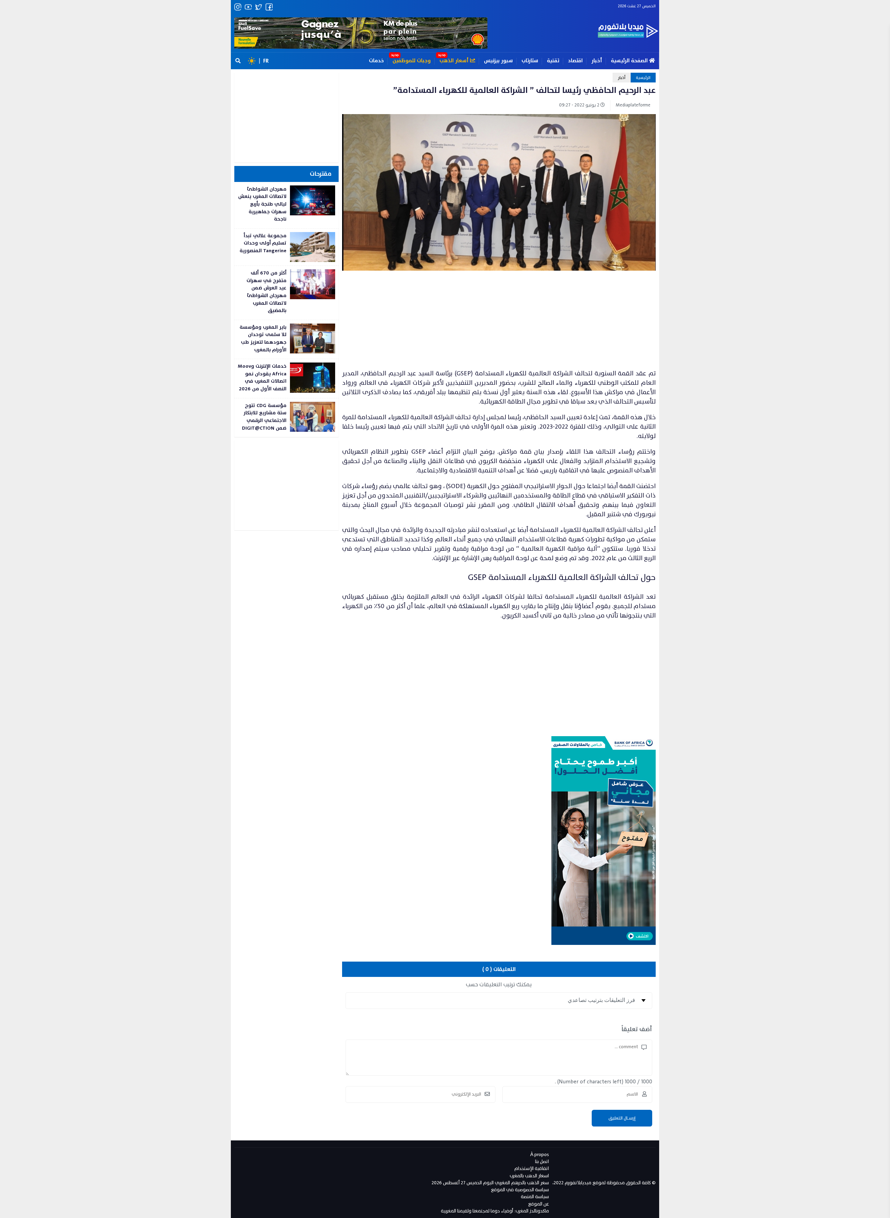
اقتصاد (575, 60)
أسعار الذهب (454, 60)
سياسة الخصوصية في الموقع (520, 1190)
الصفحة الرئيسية (630, 60)
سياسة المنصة (535, 1197)
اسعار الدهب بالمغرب (529, 1176)
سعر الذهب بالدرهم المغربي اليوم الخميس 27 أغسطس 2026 (490, 1183)
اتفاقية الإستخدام (531, 1168)
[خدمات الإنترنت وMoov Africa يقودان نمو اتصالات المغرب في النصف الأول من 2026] (286, 378)
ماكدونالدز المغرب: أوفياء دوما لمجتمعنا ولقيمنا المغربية (495, 1211)
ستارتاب (529, 60)
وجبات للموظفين (412, 60)
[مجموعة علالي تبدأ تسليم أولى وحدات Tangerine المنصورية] (286, 247)
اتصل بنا (542, 1161)
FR (266, 60)
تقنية (553, 60)
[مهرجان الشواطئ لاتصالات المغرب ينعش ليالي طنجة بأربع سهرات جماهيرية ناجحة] (286, 205)
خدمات (376, 60)
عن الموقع (538, 1204)
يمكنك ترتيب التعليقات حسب (499, 984)
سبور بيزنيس (498, 60)
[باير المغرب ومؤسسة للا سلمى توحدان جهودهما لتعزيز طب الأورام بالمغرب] (286, 339)
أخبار (596, 60)
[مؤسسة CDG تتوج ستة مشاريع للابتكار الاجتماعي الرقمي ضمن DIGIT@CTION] (286, 417)
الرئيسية (643, 77)
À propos (539, 1155)
